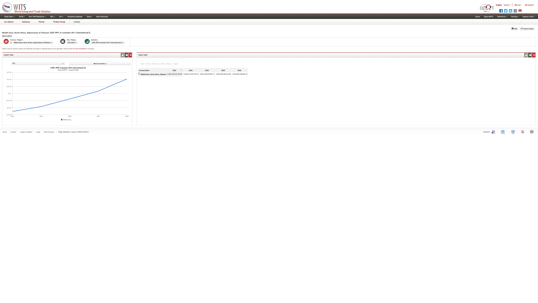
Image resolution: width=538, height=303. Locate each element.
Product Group (59, 21)
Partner (42, 21)
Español (507, 5)
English (499, 5)
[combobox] (38, 63)
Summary (26, 21)
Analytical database (74, 16)
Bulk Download (102, 16)
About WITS (488, 16)
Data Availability (80, 49)
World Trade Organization (523, 131)
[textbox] (165, 64)
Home (477, 16)
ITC (494, 131)
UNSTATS (513, 131)
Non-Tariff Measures (37, 16)
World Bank (532, 131)
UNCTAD (503, 131)
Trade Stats (8, 16)
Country (77, 21)
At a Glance (8, 21)
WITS (28, 7)
